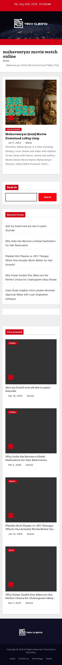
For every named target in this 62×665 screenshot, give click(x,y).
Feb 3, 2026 (15, 465)
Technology (37, 658)
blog (11, 550)
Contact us (24, 658)
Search (12, 187)
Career (49, 658)
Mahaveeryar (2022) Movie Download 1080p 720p (25, 136)
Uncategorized (13, 129)
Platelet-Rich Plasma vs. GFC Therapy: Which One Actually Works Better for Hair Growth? (29, 260)
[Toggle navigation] (57, 42)
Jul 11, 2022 (15, 142)
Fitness (12, 343)
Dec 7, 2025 (15, 603)
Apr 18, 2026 (15, 395)
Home (6, 60)
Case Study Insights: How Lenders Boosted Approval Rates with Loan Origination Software (30, 294)
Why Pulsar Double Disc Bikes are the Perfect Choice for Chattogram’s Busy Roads (29, 598)
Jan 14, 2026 (15, 534)
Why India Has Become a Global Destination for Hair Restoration (26, 458)
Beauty (12, 481)
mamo (28, 142)
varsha (30, 395)
